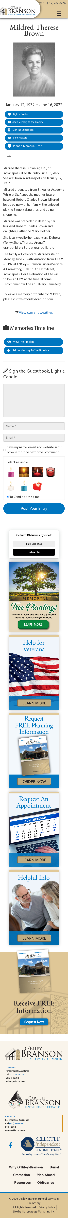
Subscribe (34, 552)
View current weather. (36, 313)
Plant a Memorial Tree (27, 146)
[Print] (9, 156)
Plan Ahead (46, 1175)
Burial (54, 1167)
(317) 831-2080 (16, 1123)
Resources (22, 1182)
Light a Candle (20, 114)
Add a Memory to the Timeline (28, 122)
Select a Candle (17, 462)
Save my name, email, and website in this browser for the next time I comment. (35, 450)
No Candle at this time (24, 497)
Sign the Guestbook (23, 130)
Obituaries (45, 1182)
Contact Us (11, 1067)
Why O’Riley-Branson (26, 1167)
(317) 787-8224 (17, 1074)
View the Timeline (23, 342)
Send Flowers (20, 138)
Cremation (21, 1175)
